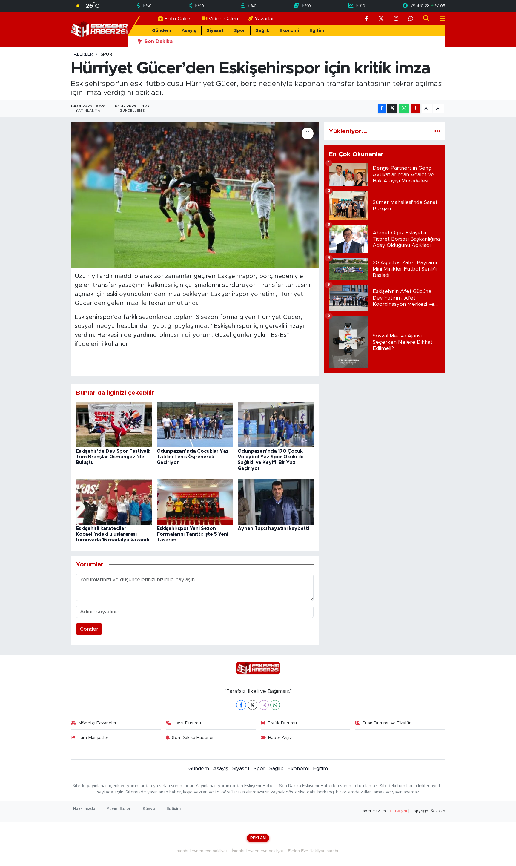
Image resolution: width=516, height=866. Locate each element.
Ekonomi (289, 30)
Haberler (82, 54)
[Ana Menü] (439, 18)
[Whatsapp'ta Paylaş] (404, 108)
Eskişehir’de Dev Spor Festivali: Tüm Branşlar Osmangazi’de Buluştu (113, 457)
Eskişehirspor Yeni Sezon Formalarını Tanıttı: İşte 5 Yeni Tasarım (192, 534)
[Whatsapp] (275, 705)
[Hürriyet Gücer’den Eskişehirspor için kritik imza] (195, 195)
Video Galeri (223, 18)
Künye (149, 809)
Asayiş (189, 30)
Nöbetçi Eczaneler (97, 723)
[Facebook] (241, 705)
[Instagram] (264, 705)
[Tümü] (437, 131)
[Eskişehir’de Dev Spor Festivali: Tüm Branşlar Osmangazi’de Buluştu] (114, 424)
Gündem (161, 30)
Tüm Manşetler (93, 738)
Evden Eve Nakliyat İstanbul (314, 850)
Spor (239, 30)
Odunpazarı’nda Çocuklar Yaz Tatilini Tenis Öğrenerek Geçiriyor (193, 457)
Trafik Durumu (282, 723)
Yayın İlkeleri (119, 809)
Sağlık (262, 30)
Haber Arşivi (280, 738)
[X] (252, 705)
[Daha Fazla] (415, 108)
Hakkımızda (84, 809)
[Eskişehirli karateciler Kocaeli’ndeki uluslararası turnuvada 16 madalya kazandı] (114, 501)
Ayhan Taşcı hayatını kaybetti (273, 528)
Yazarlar (264, 18)
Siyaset (215, 30)
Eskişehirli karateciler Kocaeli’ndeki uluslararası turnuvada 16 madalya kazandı (112, 534)
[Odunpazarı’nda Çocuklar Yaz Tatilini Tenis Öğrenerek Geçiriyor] (195, 424)
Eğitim (316, 30)
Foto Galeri (177, 18)
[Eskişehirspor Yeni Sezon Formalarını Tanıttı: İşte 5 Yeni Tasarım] (195, 501)
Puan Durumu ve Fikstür (387, 723)
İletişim (174, 809)
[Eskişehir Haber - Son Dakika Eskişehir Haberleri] (99, 29)
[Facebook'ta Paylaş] (382, 108)
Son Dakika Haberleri (193, 738)
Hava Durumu (187, 723)
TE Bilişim (398, 811)
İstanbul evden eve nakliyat (201, 850)
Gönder (89, 629)
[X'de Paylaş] (392, 108)
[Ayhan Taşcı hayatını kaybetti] (276, 501)
